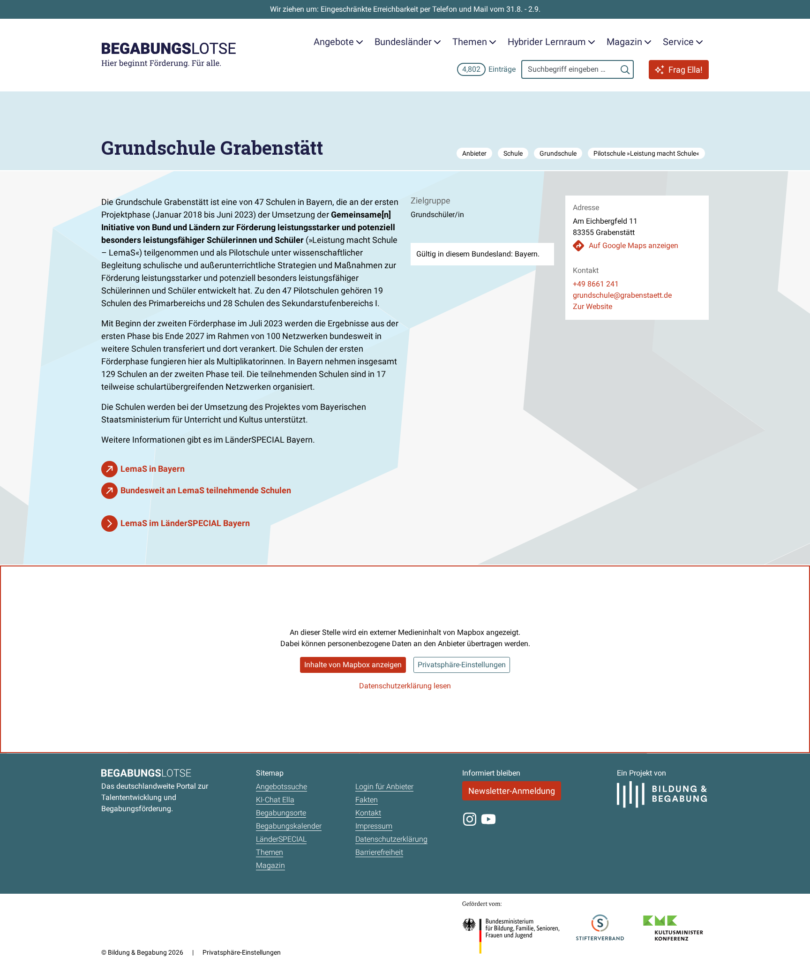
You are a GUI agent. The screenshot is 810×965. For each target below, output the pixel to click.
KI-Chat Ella (275, 799)
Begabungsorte (281, 812)
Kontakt (368, 812)
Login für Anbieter (384, 786)
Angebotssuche (281, 786)
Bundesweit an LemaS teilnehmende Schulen (205, 490)
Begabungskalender (289, 826)
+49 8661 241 (596, 283)
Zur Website (592, 306)
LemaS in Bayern (152, 469)
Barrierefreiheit (379, 852)
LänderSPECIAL (281, 839)
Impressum (373, 826)
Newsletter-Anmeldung (511, 791)
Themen (269, 852)
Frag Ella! (685, 70)
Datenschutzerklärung (391, 839)
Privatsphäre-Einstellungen (462, 664)
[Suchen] (625, 69)
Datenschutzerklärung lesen (405, 685)
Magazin (270, 865)
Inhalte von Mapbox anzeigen (353, 664)
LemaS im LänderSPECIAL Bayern (185, 523)
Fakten (366, 799)
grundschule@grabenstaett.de (622, 295)
